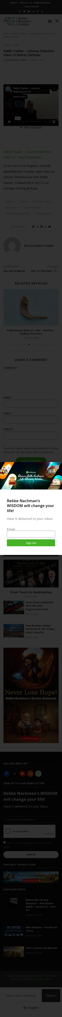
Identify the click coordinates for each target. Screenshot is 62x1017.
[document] (31, 508)
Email (11, 529)
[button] (57, 467)
